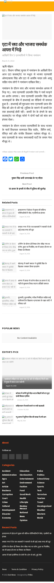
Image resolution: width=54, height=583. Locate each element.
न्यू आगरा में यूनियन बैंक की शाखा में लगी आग (31, 417)
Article (5, 486)
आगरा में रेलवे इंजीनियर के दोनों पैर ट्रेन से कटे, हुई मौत (22, 555)
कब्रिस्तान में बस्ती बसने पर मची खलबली (30, 406)
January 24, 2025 (22, 400)
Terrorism (42, 494)
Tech (39, 490)
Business (6, 490)
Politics (40, 475)
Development (8, 510)
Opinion (23, 520)
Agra (4, 479)
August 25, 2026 (24, 270)
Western (41, 514)
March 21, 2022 (8, 61)
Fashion (23, 486)
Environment (26, 483)
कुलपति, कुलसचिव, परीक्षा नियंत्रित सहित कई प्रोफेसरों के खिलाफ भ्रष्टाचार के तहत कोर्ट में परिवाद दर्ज (35, 300)
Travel (40, 502)
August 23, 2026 (24, 307)
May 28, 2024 (21, 421)
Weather (41, 510)
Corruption (7, 494)
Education (24, 471)
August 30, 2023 (10, 386)
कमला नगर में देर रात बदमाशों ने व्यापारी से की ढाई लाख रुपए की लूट (26, 542)
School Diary (43, 479)
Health (23, 498)
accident (6, 471)
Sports (40, 486)
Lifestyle (24, 502)
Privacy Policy (37, 569)
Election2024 (26, 475)
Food (22, 490)
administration (9, 475)
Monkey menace (23, 507)
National (24, 512)
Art (3, 483)
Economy (6, 518)
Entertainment (27, 479)
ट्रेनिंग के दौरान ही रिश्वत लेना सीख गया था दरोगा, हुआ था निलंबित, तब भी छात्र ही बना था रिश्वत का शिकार (34, 247)
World (40, 518)
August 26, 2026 (24, 217)
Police (40, 471)
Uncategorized (44, 506)
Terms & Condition (19, 569)
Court (4, 498)
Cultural (6, 506)
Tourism (41, 498)
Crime (5, 502)
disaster (6, 514)
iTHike (30, 575)
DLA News (12, 575)
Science (40, 483)
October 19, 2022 (23, 410)
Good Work (25, 494)
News (22, 516)
